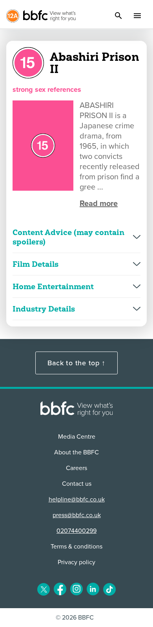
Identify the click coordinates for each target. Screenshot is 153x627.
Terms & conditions (76, 546)
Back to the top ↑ (76, 363)
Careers (76, 468)
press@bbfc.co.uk (77, 515)
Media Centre (76, 437)
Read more (99, 203)
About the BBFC (76, 452)
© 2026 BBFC (75, 617)
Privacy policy (76, 562)
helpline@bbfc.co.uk (77, 499)
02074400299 (76, 531)
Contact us (76, 484)
